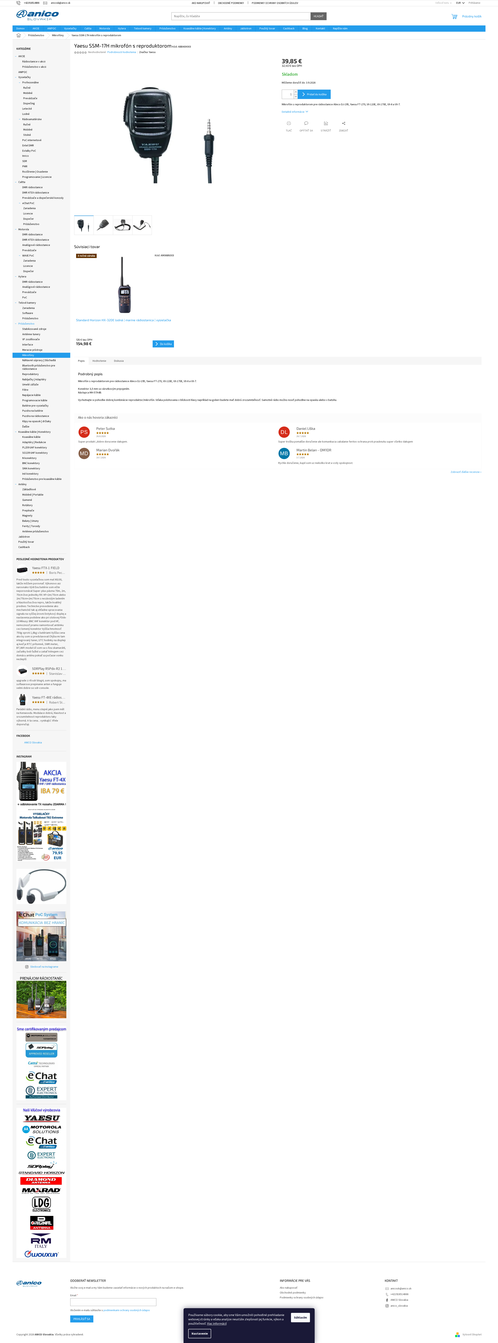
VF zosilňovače (31, 339)
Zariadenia (29, 208)
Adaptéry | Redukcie (34, 442)
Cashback (24, 547)
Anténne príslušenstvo (35, 531)
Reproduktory (30, 374)
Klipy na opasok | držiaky (36, 421)
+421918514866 (399, 1294)
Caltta (21, 182)
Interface (27, 345)
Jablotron (24, 537)
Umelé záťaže (30, 385)
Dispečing (29, 103)
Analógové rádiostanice (36, 245)
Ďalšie (25, 427)
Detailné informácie (293, 112)
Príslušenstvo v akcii (34, 67)
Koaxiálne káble (31, 437)
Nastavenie (200, 1333)
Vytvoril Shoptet (472, 1335)
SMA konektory (31, 468)
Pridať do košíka (317, 94)
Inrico (25, 156)
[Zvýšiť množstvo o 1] (296, 92)
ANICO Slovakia (33, 743)
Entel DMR (28, 146)
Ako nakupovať (201, 3)
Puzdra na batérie (32, 411)
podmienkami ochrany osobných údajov (127, 1310)
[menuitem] (21, 28)
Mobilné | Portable (32, 495)
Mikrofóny (28, 355)
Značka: (147, 52)
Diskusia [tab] (119, 361)
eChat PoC (28, 203)
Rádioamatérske (32, 119)
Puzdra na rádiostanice (35, 416)
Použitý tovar (26, 542)
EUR (458, 3)
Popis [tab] (81, 361)
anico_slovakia (399, 1306)
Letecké (27, 109)
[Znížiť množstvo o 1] (296, 96)
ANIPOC (22, 72)
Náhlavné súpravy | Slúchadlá (39, 360)
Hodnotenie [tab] (99, 361)
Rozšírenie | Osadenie (35, 172)
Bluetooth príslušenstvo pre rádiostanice (38, 367)
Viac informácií (217, 1323)
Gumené (27, 500)
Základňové (29, 489)
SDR (24, 161)
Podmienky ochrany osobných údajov (275, 3)
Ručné (27, 88)
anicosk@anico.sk (401, 1289)
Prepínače (28, 511)
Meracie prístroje (32, 350)
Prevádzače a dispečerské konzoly (43, 198)
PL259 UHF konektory (34, 448)
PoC (24, 298)
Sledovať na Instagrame (44, 967)
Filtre (25, 390)
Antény (22, 484)
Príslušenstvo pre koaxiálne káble (42, 479)
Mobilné (27, 93)
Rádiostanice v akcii (33, 62)
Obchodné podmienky (231, 3)
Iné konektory (30, 474)
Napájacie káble (31, 395)
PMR (24, 166)
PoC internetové (31, 140)
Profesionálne (30, 83)
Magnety (27, 516)
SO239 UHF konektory (35, 453)
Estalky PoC (29, 151)
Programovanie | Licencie (37, 177)
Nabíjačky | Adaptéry (34, 379)
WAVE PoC (28, 256)
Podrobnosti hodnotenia (121, 52)
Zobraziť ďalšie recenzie (465, 472)
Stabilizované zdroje (34, 329)
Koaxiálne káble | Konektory (34, 432)
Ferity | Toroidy (31, 526)
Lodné (26, 114)
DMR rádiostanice (32, 187)
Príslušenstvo (31, 224)
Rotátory (27, 505)
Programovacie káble (34, 400)
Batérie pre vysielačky (35, 406)
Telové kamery (27, 303)
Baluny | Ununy (30, 521)
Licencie (28, 214)
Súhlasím (300, 1317)
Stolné (27, 135)
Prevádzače (30, 98)
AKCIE (21, 56)
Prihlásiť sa (81, 1319)
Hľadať (318, 16)
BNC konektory (31, 463)
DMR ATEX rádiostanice (35, 193)
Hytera (22, 277)
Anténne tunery (31, 334)
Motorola (23, 229)
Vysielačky (24, 77)
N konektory (29, 458)
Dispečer (28, 219)
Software (27, 313)
